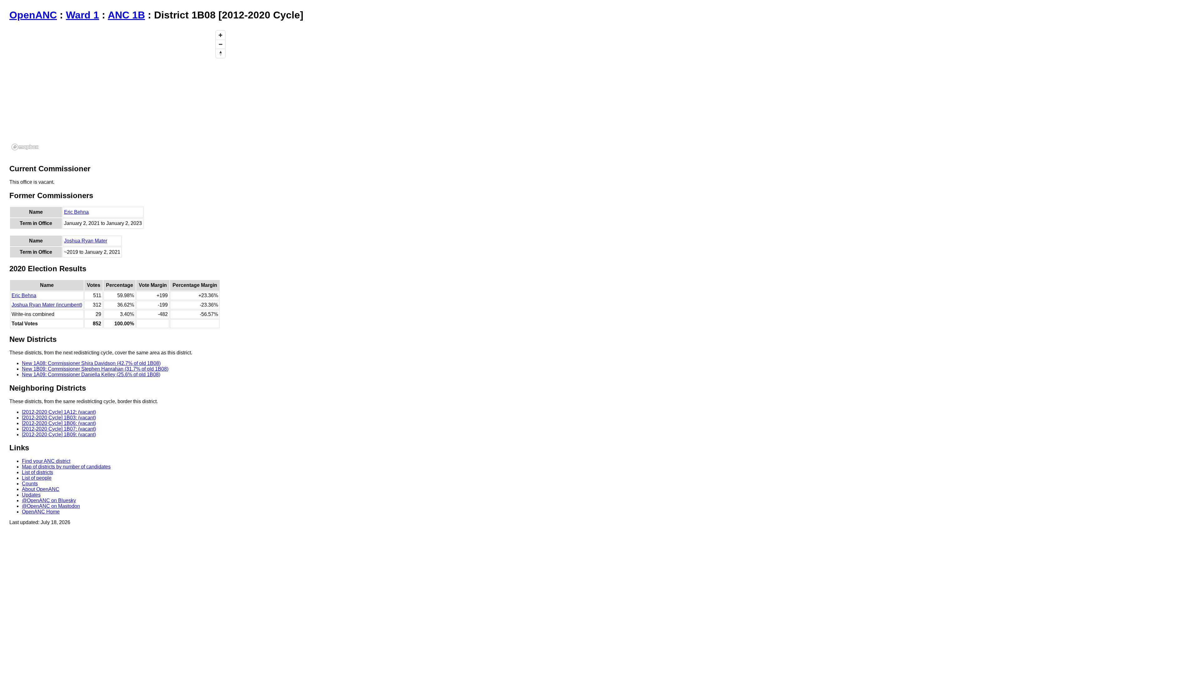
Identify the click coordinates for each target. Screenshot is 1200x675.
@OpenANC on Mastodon (51, 506)
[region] (118, 90)
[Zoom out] (220, 44)
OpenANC (33, 15)
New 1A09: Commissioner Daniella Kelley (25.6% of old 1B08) (91, 374)
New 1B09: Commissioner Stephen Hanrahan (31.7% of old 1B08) (95, 369)
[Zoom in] (220, 35)
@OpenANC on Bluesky (49, 500)
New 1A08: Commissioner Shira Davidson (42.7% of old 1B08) (91, 363)
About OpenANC (40, 489)
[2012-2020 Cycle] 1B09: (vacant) (59, 434)
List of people (37, 478)
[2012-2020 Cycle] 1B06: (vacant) (59, 423)
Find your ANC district (46, 461)
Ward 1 (82, 15)
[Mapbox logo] (25, 147)
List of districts (37, 472)
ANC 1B (126, 15)
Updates (31, 495)
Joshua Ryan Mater (85, 240)
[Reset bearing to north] (220, 53)
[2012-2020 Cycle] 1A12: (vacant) (59, 412)
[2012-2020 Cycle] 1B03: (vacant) (59, 417)
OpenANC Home (41, 511)
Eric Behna (76, 212)
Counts (30, 483)
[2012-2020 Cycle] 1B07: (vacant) (59, 429)
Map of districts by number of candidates (66, 466)
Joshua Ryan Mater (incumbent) (47, 305)
